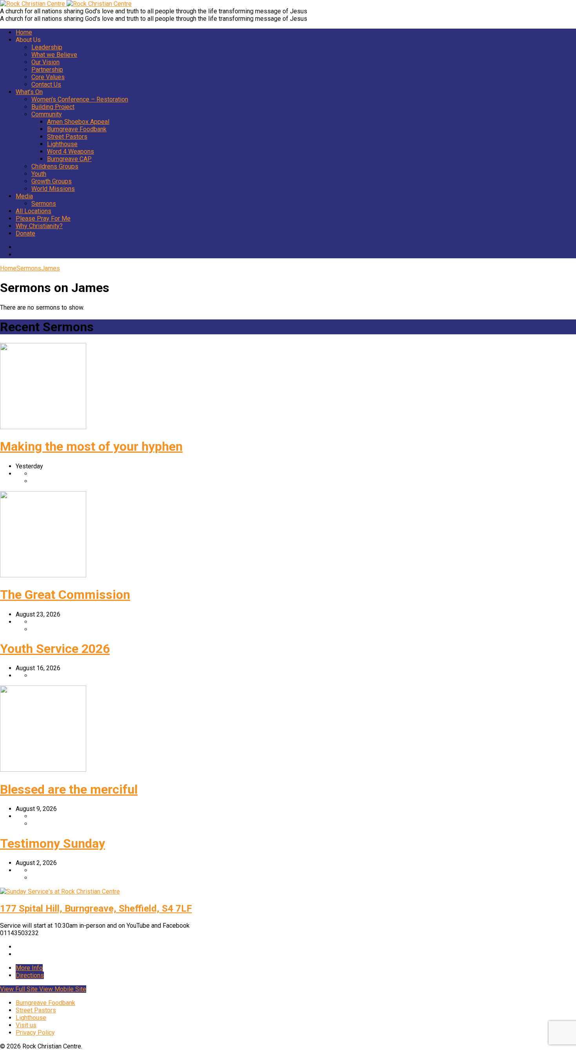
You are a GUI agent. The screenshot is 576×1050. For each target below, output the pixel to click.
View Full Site (19, 989)
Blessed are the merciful (69, 789)
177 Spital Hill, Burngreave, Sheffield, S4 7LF (96, 908)
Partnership (47, 69)
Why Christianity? (39, 226)
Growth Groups (51, 181)
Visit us (26, 1025)
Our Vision (45, 62)
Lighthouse (62, 144)
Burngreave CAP (69, 159)
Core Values (48, 77)
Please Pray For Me (43, 218)
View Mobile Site (62, 989)
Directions (30, 975)
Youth (38, 174)
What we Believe (54, 54)
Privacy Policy (35, 1032)
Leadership (46, 47)
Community (46, 114)
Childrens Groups (54, 166)
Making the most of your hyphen (91, 446)
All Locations (33, 211)
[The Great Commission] (43, 575)
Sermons (43, 203)
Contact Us (46, 84)
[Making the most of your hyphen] (43, 427)
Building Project (52, 107)
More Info (29, 968)
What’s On (29, 92)
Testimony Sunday (52, 843)
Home (24, 32)
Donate (25, 233)
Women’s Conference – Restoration (79, 99)
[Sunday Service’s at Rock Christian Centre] (60, 891)
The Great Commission (65, 594)
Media (24, 196)
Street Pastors (67, 136)
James (50, 268)
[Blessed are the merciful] (43, 769)
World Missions (53, 188)
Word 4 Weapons (70, 151)
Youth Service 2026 (55, 648)
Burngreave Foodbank (77, 129)
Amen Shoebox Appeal (78, 121)
